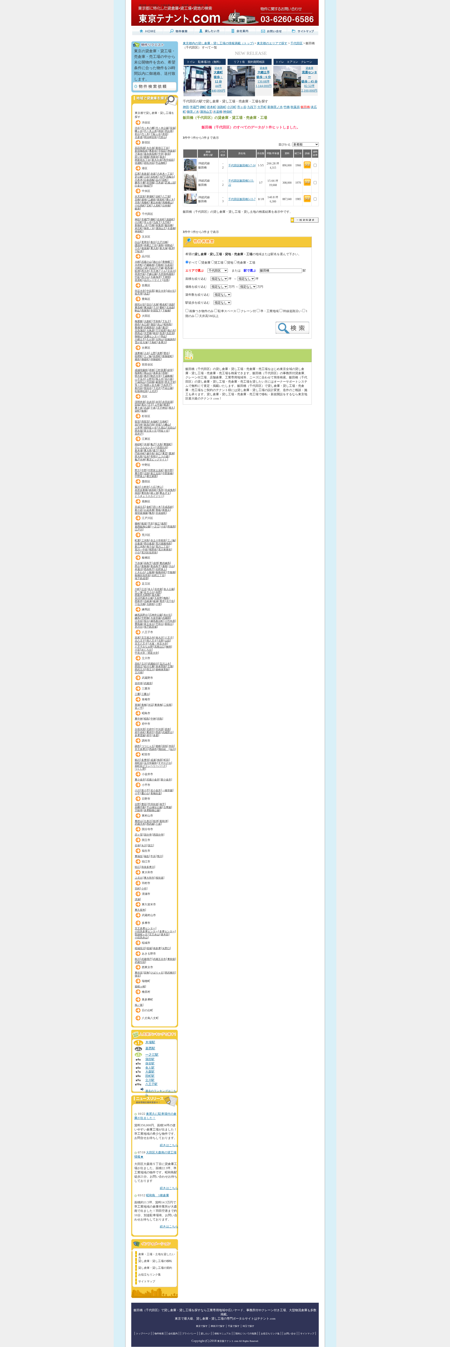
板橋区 (146, 557)
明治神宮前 (150, 137)
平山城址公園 (154, 807)
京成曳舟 (170, 490)
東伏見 (138, 972)
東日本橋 (155, 202)
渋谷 (137, 128)
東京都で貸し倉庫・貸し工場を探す (154, 113)
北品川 (153, 267)
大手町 (166, 222)
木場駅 (150, 1042)
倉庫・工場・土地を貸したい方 (156, 1255)
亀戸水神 (140, 459)
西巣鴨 (145, 310)
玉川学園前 (150, 762)
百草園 (167, 807)
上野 (153, 353)
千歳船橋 (167, 375)
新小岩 (138, 509)
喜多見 (157, 372)
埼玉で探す (248, 1326)
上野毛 (150, 378)
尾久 (143, 404)
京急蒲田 (140, 330)
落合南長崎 (150, 153)
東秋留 (171, 959)
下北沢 (157, 388)
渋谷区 (146, 122)
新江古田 (155, 473)
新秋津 (163, 821)
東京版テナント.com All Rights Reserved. (238, 1341)
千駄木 (138, 251)
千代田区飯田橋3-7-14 (241, 165)
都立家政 (151, 476)
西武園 (150, 823)
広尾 (137, 173)
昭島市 (146, 713)
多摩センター (167, 931)
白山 (137, 242)
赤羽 (158, 401)
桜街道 (159, 877)
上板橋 (150, 572)
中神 (153, 718)
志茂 (146, 407)
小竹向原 (170, 620)
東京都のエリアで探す (272, 43)
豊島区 (146, 299)
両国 (137, 493)
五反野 (158, 598)
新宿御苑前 (141, 150)
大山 (171, 566)
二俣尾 (167, 704)
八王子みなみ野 (144, 646)
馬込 (163, 336)
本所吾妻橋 (141, 490)
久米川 (148, 821)
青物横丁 (167, 261)
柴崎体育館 (162, 669)
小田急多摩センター (146, 931)
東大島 (148, 450)
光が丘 (167, 614)
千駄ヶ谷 (155, 134)
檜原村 (146, 991)
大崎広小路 (141, 267)
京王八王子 (141, 643)
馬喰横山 (167, 202)
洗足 (146, 293)
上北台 (138, 877)
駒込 (137, 310)
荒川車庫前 (164, 549)
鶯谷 (166, 353)
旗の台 (157, 261)
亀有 (151, 512)
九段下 (157, 222)
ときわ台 (140, 572)
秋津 (155, 821)
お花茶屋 (149, 509)
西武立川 (140, 669)
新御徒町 (167, 356)
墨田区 (146, 481)
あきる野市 (149, 953)
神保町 (138, 231)
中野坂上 (140, 476)
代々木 (145, 134)
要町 (162, 307)
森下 (155, 450)
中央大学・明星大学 (146, 652)
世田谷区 (147, 364)
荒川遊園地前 (163, 543)
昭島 (146, 718)
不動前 (159, 264)
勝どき (170, 199)
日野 (137, 804)
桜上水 (159, 378)
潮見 (162, 450)
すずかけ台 (164, 762)
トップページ (143, 1333)
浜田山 (171, 427)
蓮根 (164, 566)
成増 (155, 563)
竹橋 (151, 225)
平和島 (157, 321)
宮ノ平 (138, 707)
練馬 (137, 617)
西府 (158, 732)
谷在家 (158, 589)
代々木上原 (150, 131)
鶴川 (137, 759)
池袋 (171, 304)
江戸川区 (147, 518)
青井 (162, 601)
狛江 (137, 867)
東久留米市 (149, 904)
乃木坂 (159, 182)
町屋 (137, 540)
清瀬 (137, 899)
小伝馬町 (140, 205)
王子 (150, 404)
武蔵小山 (146, 261)
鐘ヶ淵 (154, 493)
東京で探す (202, 1326)
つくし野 (140, 768)
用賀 (164, 372)
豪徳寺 (159, 382)
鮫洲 (137, 270)
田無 (146, 972)
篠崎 (137, 523)
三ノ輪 (148, 356)
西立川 (150, 669)
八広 (153, 486)
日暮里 (138, 543)
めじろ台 (146, 649)
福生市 (146, 850)
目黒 (166, 280)
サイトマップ (146, 1281)
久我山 (162, 427)
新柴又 (166, 509)
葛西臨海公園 (142, 526)
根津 (171, 248)
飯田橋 (168, 225)
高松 (137, 663)
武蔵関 (166, 617)
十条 (153, 407)
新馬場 (168, 267)
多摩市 (146, 923)
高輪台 (170, 176)
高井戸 (138, 433)
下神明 (166, 277)
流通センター (151, 336)
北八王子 (140, 640)
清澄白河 (162, 447)
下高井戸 (166, 385)
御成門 (148, 185)
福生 (146, 856)
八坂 (158, 823)
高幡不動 (140, 807)
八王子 (168, 637)
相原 (159, 759)
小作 (143, 888)
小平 (137, 793)
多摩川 (162, 342)
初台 (137, 134)
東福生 (138, 856)
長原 (162, 333)
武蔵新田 (149, 327)
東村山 (138, 821)
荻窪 (137, 421)
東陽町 (167, 444)
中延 (137, 277)
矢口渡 (145, 324)
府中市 (146, 723)
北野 (160, 640)
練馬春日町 (156, 620)
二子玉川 (140, 378)
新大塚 (163, 248)
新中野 (168, 470)
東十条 (138, 407)
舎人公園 (169, 589)
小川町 (138, 222)
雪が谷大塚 (141, 342)
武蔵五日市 (159, 959)
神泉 (160, 131)
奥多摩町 (147, 999)
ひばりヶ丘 (156, 972)
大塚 (155, 304)
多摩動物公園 (151, 810)
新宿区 (146, 142)
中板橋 (171, 572)
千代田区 (147, 214)
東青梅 (158, 704)
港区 (144, 168)
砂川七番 (149, 666)
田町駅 (149, 1076)
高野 (158, 592)
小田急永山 (141, 937)
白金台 (138, 185)
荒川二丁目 (162, 546)
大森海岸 (155, 277)
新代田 (138, 388)
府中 (149, 735)
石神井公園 (155, 614)
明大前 (138, 375)
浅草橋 (138, 353)
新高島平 (155, 566)
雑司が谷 (140, 304)
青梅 (143, 704)
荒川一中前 (141, 549)
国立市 (146, 840)
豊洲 (171, 453)
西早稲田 (168, 159)
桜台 (146, 620)
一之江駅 (151, 1054)
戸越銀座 (149, 264)
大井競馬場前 (166, 273)
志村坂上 (161, 569)
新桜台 (168, 624)
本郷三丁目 (150, 245)
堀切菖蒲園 (141, 512)
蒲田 (153, 324)
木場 (146, 444)
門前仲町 (140, 453)
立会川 (171, 270)
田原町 (157, 356)
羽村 (137, 888)
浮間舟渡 (140, 401)
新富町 (161, 199)
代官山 (162, 137)
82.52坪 (309, 77)
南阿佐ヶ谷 (150, 427)
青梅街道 (155, 793)
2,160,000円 (309, 90)
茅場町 (150, 196)
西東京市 (147, 967)
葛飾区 (146, 501)
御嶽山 (138, 336)
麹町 (153, 219)
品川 (158, 179)
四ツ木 (157, 506)
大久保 (150, 147)
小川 (137, 790)
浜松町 (154, 176)
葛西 (163, 523)
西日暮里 (149, 543)
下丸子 (166, 321)
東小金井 (140, 779)
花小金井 (155, 790)
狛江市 (146, 861)
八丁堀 (166, 196)
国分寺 (148, 834)
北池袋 (170, 307)
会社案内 (173, 1333)
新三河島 (140, 546)
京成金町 (161, 512)
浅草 (159, 353)
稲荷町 (138, 356)
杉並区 (146, 416)
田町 (164, 179)
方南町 (163, 421)
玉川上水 (165, 663)
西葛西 (171, 526)
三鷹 (137, 694)
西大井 (145, 270)
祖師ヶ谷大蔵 (151, 385)
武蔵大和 (140, 823)
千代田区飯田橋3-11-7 (241, 199)
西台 (137, 566)
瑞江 (157, 523)
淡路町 (170, 219)
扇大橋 (155, 594)
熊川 (159, 856)
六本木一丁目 (164, 173)
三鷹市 (146, 688)
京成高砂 (167, 506)
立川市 (146, 658)
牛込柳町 (161, 162)
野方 (137, 470)
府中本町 (140, 732)
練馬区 (146, 609)
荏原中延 (140, 273)
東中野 (138, 473)
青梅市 (146, 699)
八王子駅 (151, 1084)
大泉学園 (155, 617)
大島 (159, 444)
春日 (153, 242)
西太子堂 (170, 382)
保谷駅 (149, 1063)
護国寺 (138, 245)
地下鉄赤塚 (150, 626)
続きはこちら (169, 1145)
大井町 (138, 264)
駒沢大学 (155, 375)
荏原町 (138, 280)
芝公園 (138, 176)
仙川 (172, 749)
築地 (143, 199)
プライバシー (189, 1333)
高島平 (148, 563)
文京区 (146, 236)
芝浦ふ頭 (170, 182)
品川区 (146, 256)
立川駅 (149, 1080)
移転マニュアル (222, 1333)
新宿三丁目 (162, 147)
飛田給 (163, 749)
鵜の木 (171, 330)
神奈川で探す (218, 1326)
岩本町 (161, 219)
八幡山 (166, 424)
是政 (167, 729)
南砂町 (138, 444)
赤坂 (153, 173)
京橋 (137, 199)
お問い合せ (290, 1333)
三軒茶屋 (161, 370)
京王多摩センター (145, 928)
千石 (137, 248)
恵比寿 (168, 131)
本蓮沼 (138, 569)
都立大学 (161, 290)
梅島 (166, 598)
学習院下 (155, 310)
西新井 (138, 601)
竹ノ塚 (138, 592)
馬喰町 (145, 202)
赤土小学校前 (158, 540)
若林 (151, 370)
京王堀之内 (147, 637)
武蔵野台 (167, 732)
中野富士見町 (155, 470)
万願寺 (138, 810)
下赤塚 (138, 563)
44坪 (218, 77)
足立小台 (149, 592)
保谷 (137, 975)
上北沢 (153, 391)
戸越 (160, 267)
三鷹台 (145, 694)
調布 (137, 746)
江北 (143, 589)
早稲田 (162, 150)
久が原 (150, 339)
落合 (162, 156)
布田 (171, 746)
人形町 (157, 205)
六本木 (138, 179)
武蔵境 (148, 683)
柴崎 (158, 746)
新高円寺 (149, 424)
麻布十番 (140, 182)
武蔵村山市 (149, 915)
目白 (149, 304)
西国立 (138, 666)
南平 (162, 804)
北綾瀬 (148, 601)
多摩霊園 (140, 735)
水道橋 (171, 228)
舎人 (150, 589)
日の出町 (147, 1010)
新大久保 (157, 159)
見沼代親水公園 (144, 598)
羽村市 (146, 883)
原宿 (164, 134)
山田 (167, 640)
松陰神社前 (141, 391)
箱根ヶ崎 (140, 986)
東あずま (165, 493)
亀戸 (153, 444)
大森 (158, 327)
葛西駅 (150, 1048)
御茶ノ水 (149, 228)
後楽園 (145, 248)
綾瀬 (155, 601)
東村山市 (147, 815)
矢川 (143, 845)
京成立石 (140, 506)
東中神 (138, 718)
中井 (160, 153)
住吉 (146, 456)
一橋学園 (167, 790)
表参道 (145, 173)
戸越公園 (151, 273)
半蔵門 (145, 219)
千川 (155, 307)
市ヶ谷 (148, 222)
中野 (143, 470)
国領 (164, 746)
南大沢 (159, 637)
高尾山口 (159, 646)
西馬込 (138, 333)
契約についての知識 (245, 1333)
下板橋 (166, 310)
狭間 (168, 646)
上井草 (138, 427)
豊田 (143, 804)
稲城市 (146, 942)
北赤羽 (150, 401)
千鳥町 (153, 342)
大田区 (146, 315)
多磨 (155, 735)
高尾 (137, 637)
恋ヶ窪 (138, 834)
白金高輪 (149, 179)
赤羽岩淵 (167, 401)
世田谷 (148, 388)
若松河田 (149, 162)
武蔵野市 (147, 677)
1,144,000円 (264, 86)
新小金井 (166, 779)
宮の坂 (168, 378)
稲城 (149, 948)
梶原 (166, 404)
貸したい (205, 1333)
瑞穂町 (146, 981)
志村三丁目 (158, 575)
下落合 (138, 153)
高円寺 (138, 424)
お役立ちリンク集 (149, 1274)
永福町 (154, 421)
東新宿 (153, 150)
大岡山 (159, 339)
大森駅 (149, 1071)
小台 (137, 552)
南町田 (138, 762)
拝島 (159, 718)
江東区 (146, 438)
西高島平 (149, 569)
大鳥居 (150, 330)
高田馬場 (140, 147)
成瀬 (153, 759)
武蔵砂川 (153, 663)
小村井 (145, 486)
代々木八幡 (147, 128)
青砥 (158, 509)
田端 (137, 404)
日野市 (146, 798)
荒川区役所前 (149, 552)
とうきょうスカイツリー (149, 496)
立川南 (138, 672)
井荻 (158, 424)
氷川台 (138, 626)
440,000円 (218, 90)
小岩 (163, 526)
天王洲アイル (158, 270)
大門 (162, 176)
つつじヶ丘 (147, 746)
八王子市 (147, 632)
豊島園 (138, 624)
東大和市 (147, 872)
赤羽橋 (150, 182)
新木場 (138, 450)
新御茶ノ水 (141, 225)
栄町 (137, 410)
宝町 (149, 205)
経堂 (169, 370)
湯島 (160, 245)
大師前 (150, 604)
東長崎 (138, 307)
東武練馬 (165, 563)
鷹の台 (145, 793)
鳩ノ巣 (138, 1005)
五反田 (168, 264)
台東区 (146, 347)
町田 (166, 759)
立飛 (169, 666)
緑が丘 (171, 290)
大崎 (137, 261)
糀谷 (155, 333)
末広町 (138, 228)
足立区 (146, 583)
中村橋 (145, 617)
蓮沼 (164, 327)
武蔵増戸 (146, 959)
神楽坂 (171, 150)
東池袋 (148, 307)
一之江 (155, 526)
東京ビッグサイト (156, 459)
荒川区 (146, 535)
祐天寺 (138, 293)
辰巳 (158, 453)
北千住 (170, 601)
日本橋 (166, 205)
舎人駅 (149, 1067)
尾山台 (148, 372)
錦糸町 (153, 490)
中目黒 (150, 290)
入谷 (146, 353)
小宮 (137, 649)
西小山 (145, 277)
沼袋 (146, 473)
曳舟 (160, 490)
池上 (159, 324)
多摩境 (145, 759)
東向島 (145, 493)
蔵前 (137, 359)
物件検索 (159, 1333)
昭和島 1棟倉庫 (157, 1195)
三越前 (152, 199)
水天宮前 (140, 196)
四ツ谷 (138, 156)
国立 (150, 845)
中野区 (146, 464)
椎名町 (163, 304)
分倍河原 (140, 729)
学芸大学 (140, 290)
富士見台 (149, 624)
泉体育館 (161, 666)
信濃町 (138, 162)
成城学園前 (141, 370)
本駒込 (168, 245)
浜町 (158, 196)
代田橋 (150, 382)
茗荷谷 (145, 242)
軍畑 (137, 704)
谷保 (137, 845)
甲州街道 (153, 804)
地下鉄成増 (141, 578)
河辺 (150, 704)
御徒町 (145, 359)
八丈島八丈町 (150, 1018)
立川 (143, 663)
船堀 (143, 523)
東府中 (150, 732)
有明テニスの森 (159, 456)
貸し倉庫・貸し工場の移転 (155, 1261)
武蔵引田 (140, 962)
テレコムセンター (145, 447)
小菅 (158, 604)
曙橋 (146, 156)
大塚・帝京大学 (158, 643)
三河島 (145, 540)
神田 (137, 219)
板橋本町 (161, 572)
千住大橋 (140, 604)
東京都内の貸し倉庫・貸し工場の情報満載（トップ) (218, 43)
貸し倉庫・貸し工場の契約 (155, 1267)
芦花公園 (167, 388)
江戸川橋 (162, 242)
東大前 (154, 248)
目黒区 (146, 285)
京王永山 (154, 934)
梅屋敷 (138, 321)
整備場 (138, 327)
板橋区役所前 (142, 575)
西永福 (138, 430)
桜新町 (138, 372)
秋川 (137, 959)
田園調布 (170, 339)
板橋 (143, 410)
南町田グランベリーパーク (150, 766)
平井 (150, 523)
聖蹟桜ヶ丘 (141, 934)
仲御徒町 (155, 359)
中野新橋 (167, 473)
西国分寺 (158, 834)
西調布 (153, 749)
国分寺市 (147, 829)
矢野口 (166, 948)
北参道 (138, 137)
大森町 (148, 321)
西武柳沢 (170, 972)
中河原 (159, 729)
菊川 (137, 486)
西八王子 (151, 640)
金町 (149, 506)
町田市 (146, 754)
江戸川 (138, 529)
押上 (159, 486)
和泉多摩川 (147, 867)
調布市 (146, 740)
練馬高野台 (141, 614)
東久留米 (140, 909)
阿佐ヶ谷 (163, 430)
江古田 (138, 620)
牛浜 (153, 856)
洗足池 (170, 333)
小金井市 (147, 774)
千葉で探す (234, 1326)
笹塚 (172, 128)
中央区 (146, 191)
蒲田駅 (149, 1059)
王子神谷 (162, 407)
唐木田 (165, 934)
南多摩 (157, 948)
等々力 (138, 385)
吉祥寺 (138, 683)
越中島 (150, 453)
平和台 (159, 624)
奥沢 (146, 375)
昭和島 (167, 324)
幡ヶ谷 (138, 131)
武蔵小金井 (152, 779)
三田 (146, 176)
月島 (137, 202)
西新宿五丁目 (142, 159)
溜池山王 (161, 228)
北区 (144, 396)
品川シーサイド (153, 280)
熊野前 (153, 549)
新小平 (145, 790)
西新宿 (154, 156)
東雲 (164, 453)
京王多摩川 (141, 749)
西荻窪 (145, 421)
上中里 (158, 404)
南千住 (150, 546)
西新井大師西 (142, 594)
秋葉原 (159, 225)
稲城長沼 (140, 948)
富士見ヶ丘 (150, 430)
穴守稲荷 (161, 330)
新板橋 (145, 566)
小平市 (146, 785)
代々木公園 (162, 128)
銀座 (137, 208)
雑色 (137, 324)
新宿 (167, 153)
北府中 (150, 729)
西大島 (138, 456)
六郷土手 (140, 339)
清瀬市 (146, 894)
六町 (137, 589)
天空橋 (148, 333)
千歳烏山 (140, 382)
